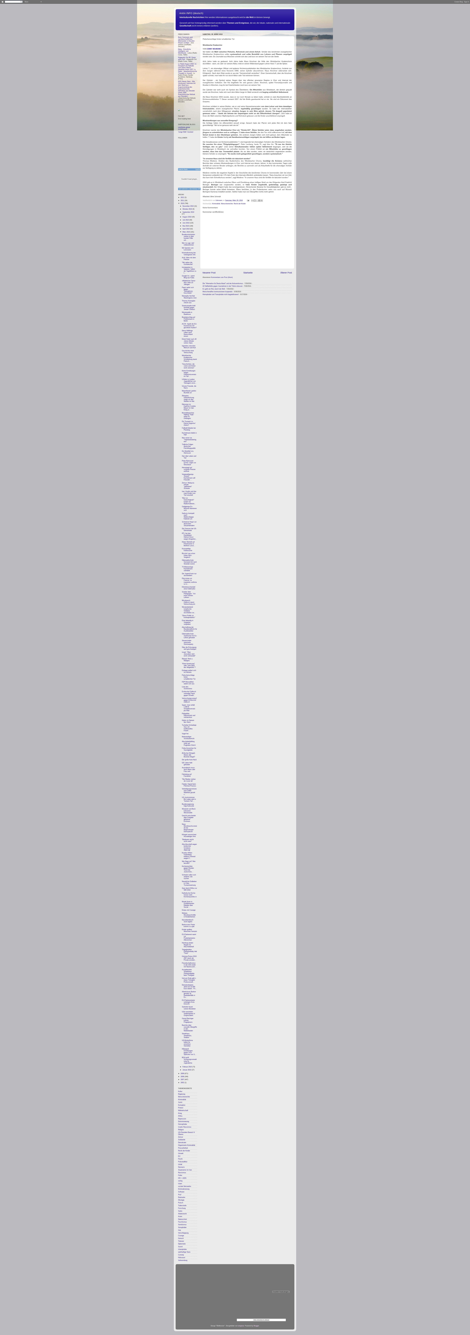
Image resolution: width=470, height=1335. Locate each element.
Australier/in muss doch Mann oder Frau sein (188, 769)
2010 (183, 203)
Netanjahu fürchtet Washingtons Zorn (189, 297)
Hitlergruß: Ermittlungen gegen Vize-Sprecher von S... (189, 1051)
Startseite (248, 272)
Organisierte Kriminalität (186, 1145)
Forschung (182, 1208)
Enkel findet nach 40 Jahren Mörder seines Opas (189, 341)
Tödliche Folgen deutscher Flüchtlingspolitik (189, 446)
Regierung (181, 1094)
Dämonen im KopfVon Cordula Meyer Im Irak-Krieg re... (189, 407)
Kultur (180, 1091)
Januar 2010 (187, 1070)
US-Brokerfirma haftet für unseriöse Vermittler (187, 1043)
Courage (181, 1236)
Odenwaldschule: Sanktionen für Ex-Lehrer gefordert (189, 635)
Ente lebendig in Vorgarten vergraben (187, 622)
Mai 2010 (185, 226)
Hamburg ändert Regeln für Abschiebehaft (188, 944)
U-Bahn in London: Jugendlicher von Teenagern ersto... (189, 381)
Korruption (181, 1105)
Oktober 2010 (187, 209)
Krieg (180, 1113)
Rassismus (182, 1173)
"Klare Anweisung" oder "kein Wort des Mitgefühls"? (189, 665)
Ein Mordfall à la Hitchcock (187, 452)
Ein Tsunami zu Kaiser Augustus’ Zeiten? (189, 423)
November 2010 (188, 206)
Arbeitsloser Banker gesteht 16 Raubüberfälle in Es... (189, 994)
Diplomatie (182, 1244)
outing (180, 1181)
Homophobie (182, 1124)
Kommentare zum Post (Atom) (222, 277)
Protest (180, 1108)
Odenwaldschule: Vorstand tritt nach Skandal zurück (189, 562)
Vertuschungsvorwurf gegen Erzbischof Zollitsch (189, 700)
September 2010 (188, 212)
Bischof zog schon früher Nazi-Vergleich (188, 555)
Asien (180, 1216)
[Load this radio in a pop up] (199, 189)
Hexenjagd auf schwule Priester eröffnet (188, 469)
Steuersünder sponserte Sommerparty (187, 642)
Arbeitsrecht (182, 1214)
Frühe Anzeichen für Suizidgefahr (189, 749)
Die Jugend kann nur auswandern (189, 574)
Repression (182, 1119)
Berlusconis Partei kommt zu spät (188, 925)
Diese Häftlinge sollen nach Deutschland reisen (187, 333)
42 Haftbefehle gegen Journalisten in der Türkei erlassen (222, 286)
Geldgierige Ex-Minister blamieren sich (189, 508)
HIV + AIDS (182, 1178)
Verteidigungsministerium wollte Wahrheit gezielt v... (189, 791)
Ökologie (181, 1200)
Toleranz (181, 1241)
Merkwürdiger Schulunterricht (188, 737)
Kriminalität (216, 204)
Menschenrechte (227, 204)
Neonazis (181, 1167)
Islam (180, 1184)
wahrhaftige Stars (184, 1252)
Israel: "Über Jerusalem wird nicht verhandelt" (189, 654)
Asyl (179, 1194)
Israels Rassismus (184, 1127)
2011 (183, 200)
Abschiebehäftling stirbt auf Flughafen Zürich (189, 743)
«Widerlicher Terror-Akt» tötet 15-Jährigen (189, 282)
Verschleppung (183, 1233)
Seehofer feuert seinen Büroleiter (189, 1008)
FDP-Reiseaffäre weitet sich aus (188, 683)
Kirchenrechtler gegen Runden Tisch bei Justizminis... (188, 869)
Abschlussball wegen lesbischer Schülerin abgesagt (189, 847)
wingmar (241, 1326)
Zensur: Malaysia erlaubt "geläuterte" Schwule (188, 485)
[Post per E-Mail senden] (248, 200)
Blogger (256, 1326)
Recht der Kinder (240, 204)
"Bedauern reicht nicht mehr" (188, 840)
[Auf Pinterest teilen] (261, 200)
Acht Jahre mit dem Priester (189, 258)
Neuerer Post (209, 272)
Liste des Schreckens (187, 688)
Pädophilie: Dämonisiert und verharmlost (188, 715)
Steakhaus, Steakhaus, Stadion (187, 1035)
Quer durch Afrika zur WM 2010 (189, 889)
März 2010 (186, 232)
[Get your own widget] (183, 189)
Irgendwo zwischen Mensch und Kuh (189, 347)
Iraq (179, 1230)
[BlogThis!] (254, 200)
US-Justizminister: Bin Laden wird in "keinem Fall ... (189, 799)
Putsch (180, 1203)
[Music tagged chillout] (189, 169)
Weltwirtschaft (183, 1110)
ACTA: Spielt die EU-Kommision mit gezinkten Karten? (189, 325)
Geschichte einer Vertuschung (188, 351)
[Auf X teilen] (257, 200)
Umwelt (180, 1153)
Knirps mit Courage (188, 910)
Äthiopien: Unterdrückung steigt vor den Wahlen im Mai (188, 398)
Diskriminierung (183, 1121)
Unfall (180, 1164)
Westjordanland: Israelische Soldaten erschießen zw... (188, 609)
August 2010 (187, 217)
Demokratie (182, 1142)
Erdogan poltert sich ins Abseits (189, 671)
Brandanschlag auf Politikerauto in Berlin (188, 319)
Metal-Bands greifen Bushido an (189, 392)
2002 (183, 1082)
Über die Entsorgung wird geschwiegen (189, 648)
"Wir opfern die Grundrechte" (187, 263)
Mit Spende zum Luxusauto (188, 249)
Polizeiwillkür (182, 1162)
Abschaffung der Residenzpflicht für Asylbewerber (189, 629)
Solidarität (181, 1140)
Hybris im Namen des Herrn (188, 721)
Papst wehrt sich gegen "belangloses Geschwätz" (188, 290)
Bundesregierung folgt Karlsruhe (188, 805)
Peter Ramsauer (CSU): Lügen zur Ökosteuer (189, 462)
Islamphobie (182, 1249)
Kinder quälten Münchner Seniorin (189, 930)
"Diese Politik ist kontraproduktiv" (188, 616)
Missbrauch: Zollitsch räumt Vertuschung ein (188, 602)
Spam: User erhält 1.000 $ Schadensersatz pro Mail (188, 707)
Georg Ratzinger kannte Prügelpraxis (187, 1020)
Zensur (180, 1137)
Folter (180, 1175)
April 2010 (186, 229)
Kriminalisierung (183, 1189)
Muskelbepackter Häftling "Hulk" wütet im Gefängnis (188, 415)
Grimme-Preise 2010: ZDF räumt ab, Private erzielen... (189, 958)
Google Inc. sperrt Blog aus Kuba (188, 277)
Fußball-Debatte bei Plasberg (189, 429)
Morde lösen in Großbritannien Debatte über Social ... (188, 904)
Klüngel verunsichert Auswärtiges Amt (189, 835)
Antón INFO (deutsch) (191, 13)
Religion (181, 1130)
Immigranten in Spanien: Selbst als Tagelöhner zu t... (189, 270)
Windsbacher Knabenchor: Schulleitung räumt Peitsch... (189, 358)
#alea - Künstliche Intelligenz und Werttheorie (184, 51)
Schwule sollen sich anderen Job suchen (189, 876)
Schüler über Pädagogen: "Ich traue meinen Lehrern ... (188, 594)
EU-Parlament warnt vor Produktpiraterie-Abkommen (189, 937)
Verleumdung (182, 1260)
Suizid (180, 1247)
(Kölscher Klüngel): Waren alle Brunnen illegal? (188, 755)
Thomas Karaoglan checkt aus (188, 302)
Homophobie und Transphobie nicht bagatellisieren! (221, 294)
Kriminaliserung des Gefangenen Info (189, 253)
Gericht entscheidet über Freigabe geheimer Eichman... (189, 818)
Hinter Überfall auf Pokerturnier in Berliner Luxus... (188, 544)
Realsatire (181, 1197)
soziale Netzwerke (184, 1186)
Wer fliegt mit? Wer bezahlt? (188, 862)
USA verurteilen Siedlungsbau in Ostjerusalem (188, 1013)
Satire (180, 1211)
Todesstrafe (182, 1205)
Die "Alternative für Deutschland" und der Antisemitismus (223, 283)
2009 (183, 1073)
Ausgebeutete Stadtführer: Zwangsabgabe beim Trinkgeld (188, 972)
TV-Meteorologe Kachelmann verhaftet (187, 568)
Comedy (181, 1255)
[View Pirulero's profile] (193, 189)
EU (179, 1156)
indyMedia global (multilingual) (184, 128)
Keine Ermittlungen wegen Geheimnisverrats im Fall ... (189, 373)
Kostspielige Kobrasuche (187, 549)
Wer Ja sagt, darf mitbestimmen (188, 244)
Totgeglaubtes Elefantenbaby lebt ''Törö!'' (189, 951)
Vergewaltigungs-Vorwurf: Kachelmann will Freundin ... (188, 477)
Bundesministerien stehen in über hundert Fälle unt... (188, 237)
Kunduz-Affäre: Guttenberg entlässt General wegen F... (188, 855)
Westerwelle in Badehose (187, 313)
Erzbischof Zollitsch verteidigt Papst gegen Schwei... (189, 693)
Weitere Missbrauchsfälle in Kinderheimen (189, 915)
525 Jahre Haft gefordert (187, 763)
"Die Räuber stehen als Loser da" (189, 780)
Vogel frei (185, 734)
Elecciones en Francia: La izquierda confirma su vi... (189, 581)
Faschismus (182, 1222)
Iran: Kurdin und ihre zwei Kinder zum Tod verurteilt (189, 493)
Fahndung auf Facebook (187, 775)
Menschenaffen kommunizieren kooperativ (218, 292)
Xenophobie (182, 1227)
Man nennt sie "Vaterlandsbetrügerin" (189, 439)
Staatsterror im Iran (185, 1170)
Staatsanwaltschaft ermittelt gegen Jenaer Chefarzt (188, 307)
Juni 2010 (186, 223)
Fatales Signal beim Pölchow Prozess (189, 785)
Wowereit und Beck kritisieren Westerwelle (189, 810)
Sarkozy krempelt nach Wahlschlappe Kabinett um (188, 516)
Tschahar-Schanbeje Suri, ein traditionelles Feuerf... (189, 727)
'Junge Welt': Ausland (185, 132)
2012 (183, 197)
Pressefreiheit (183, 1148)
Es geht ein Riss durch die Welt (214, 289)
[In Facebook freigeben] (259, 200)
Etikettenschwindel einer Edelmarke (188, 588)
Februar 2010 (187, 1067)
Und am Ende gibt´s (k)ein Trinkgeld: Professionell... (189, 980)
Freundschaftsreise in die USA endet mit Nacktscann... (189, 965)
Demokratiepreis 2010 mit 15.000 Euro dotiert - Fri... (189, 987)
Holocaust (181, 1257)
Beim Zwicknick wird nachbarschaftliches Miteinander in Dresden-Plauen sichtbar (186, 40)
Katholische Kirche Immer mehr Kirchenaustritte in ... (189, 895)
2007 (183, 1079)
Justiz (180, 1102)
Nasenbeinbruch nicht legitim (187, 921)
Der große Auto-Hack (189, 760)
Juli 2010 (185, 220)
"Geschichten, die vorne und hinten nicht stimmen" (188, 366)
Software (181, 1192)
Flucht (180, 1159)
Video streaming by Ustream (261, 1319)
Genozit (181, 1238)
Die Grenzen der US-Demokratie (189, 529)
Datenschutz (182, 1219)
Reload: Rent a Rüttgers (187, 660)
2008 (183, 1076)
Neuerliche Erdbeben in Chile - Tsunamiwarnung (189, 883)
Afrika (180, 1116)
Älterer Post (286, 272)
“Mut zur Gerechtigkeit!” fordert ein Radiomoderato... (189, 500)
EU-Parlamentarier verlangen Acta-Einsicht (188, 1002)
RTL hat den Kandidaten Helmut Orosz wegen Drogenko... (189, 536)
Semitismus (182, 1225)
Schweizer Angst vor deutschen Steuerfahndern (189, 523)
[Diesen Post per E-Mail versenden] (252, 200)
